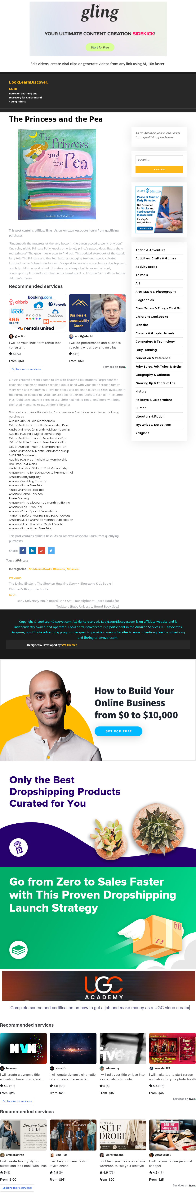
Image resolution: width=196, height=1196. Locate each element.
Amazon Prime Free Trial (25, 485)
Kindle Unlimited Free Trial (26, 490)
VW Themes (69, 645)
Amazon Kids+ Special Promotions (33, 511)
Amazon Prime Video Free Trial (30, 528)
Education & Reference (153, 358)
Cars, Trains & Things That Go (158, 308)
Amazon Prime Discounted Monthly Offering (39, 502)
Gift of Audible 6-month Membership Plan (38, 442)
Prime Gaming (19, 498)
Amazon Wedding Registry (27, 481)
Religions (142, 433)
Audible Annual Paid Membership (32, 421)
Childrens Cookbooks (152, 317)
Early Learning (146, 350)
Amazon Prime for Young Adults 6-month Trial (41, 472)
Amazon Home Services (26, 494)
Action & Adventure (150, 250)
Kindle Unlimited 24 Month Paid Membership (39, 429)
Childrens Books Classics (47, 569)
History (141, 391)
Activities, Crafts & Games (156, 258)
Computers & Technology (155, 342)
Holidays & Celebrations (154, 400)
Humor (141, 408)
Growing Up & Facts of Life (155, 383)
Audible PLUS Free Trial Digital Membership (38, 459)
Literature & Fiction (150, 416)
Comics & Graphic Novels (155, 333)
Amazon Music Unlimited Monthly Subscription (41, 520)
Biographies (145, 300)
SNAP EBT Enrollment (23, 455)
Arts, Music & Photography (156, 292)
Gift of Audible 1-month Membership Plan (37, 447)
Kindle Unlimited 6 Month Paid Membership (38, 468)
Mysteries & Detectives (153, 425)
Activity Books (146, 267)
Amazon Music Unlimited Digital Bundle (36, 524)
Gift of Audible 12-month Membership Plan (38, 425)
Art (138, 283)
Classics (72, 569)
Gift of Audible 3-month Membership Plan (38, 438)
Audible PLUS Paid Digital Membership (35, 434)
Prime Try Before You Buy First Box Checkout (39, 516)
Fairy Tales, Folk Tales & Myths (159, 367)
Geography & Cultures (153, 375)
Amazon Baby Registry (25, 477)
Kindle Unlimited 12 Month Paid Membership (39, 451)
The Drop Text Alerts (23, 464)
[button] (98, 110)
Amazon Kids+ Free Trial (25, 507)
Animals (142, 275)
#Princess (21, 560)
